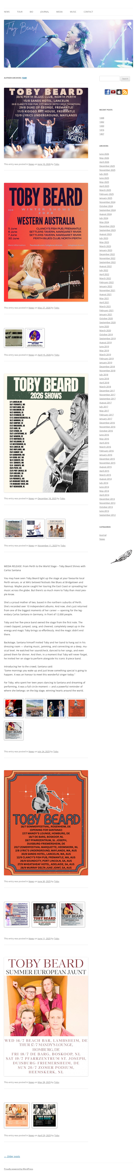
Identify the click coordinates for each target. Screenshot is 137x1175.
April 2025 (104, 186)
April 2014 (104, 494)
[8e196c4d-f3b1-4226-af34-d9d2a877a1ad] (34, 529)
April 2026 (104, 161)
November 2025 (107, 169)
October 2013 (106, 506)
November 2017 (107, 394)
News (7, 11)
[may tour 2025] (44, 1116)
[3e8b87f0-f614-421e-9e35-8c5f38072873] (34, 708)
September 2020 (107, 322)
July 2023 (103, 238)
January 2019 (105, 362)
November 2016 (107, 426)
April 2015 (104, 470)
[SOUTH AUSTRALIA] (13, 731)
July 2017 (103, 406)
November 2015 (107, 462)
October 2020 (106, 318)
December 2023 (107, 226)
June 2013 (104, 510)
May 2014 (104, 490)
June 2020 (104, 326)
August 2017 (105, 402)
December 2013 (107, 498)
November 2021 (107, 290)
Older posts (12, 1156)
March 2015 (105, 474)
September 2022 (107, 262)
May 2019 (104, 350)
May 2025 (104, 182)
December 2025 (107, 165)
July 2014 (103, 482)
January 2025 (105, 198)
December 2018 (107, 366)
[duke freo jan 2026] (55, 529)
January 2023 (105, 250)
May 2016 (104, 438)
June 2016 (104, 434)
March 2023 (105, 246)
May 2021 (104, 298)
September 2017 (107, 398)
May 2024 (104, 222)
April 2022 (104, 274)
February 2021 (106, 310)
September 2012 (107, 514)
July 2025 (103, 173)
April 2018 (104, 382)
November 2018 (107, 370)
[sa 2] (34, 338)
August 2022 (105, 266)
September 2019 (107, 338)
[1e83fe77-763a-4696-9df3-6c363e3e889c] (13, 708)
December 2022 (107, 254)
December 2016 (107, 422)
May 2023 (104, 242)
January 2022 (105, 286)
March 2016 (105, 446)
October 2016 (106, 430)
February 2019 (106, 358)
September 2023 (107, 230)
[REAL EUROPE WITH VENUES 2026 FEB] (13, 529)
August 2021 (105, 294)
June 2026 (104, 153)
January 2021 (105, 314)
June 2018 (104, 378)
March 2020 (105, 330)
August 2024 (105, 214)
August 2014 (105, 478)
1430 (101, 125)
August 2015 (105, 466)
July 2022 (103, 270)
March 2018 (105, 386)
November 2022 (107, 258)
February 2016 (106, 450)
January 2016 (105, 454)
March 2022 (105, 278)
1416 (101, 129)
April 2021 (104, 302)
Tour (19, 11)
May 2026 (104, 157)
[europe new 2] (16, 915)
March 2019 (105, 354)
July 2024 (103, 218)
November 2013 (107, 502)
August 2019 (105, 342)
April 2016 (104, 442)
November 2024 (107, 202)
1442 (101, 121)
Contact (88, 11)
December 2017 (107, 390)
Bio (31, 11)
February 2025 (106, 194)
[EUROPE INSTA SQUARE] (16, 1116)
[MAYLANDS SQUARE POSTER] (44, 915)
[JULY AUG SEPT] (76, 708)
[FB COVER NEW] (13, 338)
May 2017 (104, 410)
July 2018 (103, 374)
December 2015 (107, 458)
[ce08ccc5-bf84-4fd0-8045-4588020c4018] (55, 708)
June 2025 (104, 178)
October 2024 (106, 206)
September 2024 (107, 210)
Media (59, 11)
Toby (24, 78)
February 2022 (106, 282)
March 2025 (105, 190)
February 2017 (106, 414)
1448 (101, 117)
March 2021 (105, 306)
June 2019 (104, 346)
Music (73, 11)
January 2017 (105, 418)
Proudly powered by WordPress (18, 1168)
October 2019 (106, 334)
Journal (44, 11)
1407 (101, 133)
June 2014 (104, 486)
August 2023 (105, 234)
